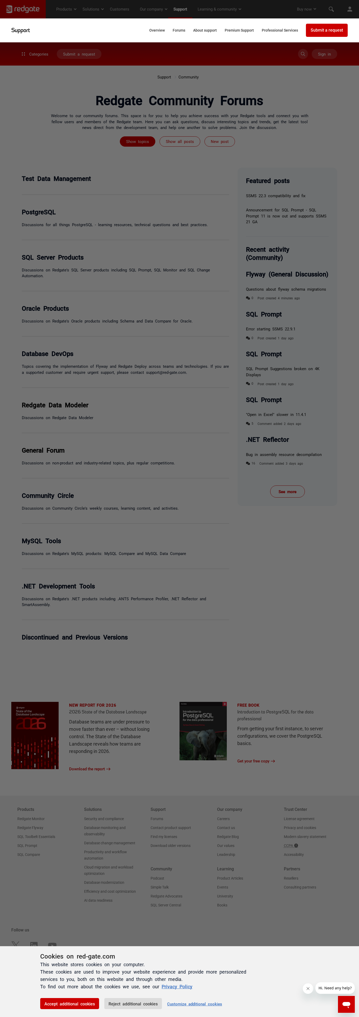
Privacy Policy (177, 986)
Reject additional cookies (133, 1003)
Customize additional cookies (194, 1004)
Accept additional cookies (69, 1003)
